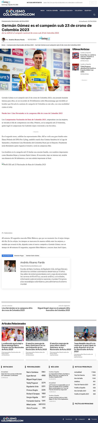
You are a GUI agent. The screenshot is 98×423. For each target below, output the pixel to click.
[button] (94, 14)
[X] (24, 296)
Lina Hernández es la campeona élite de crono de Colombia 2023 (17, 309)
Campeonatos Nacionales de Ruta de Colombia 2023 (25, 119)
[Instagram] (76, 419)
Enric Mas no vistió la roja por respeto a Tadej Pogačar (88, 56)
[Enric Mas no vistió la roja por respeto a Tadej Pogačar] (75, 55)
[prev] (91, 2)
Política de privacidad (84, 404)
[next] (94, 2)
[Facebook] (19, 296)
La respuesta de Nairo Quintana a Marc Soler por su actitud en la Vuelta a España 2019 (59, 375)
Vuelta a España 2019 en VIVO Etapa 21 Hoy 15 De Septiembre (58, 398)
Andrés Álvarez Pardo (17, 39)
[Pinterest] (30, 296)
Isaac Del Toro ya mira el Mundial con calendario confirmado (63, 2)
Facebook (69, 419)
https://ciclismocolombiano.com (31, 266)
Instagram (82, 419)
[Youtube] (89, 419)
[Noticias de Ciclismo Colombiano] (19, 12)
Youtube (94, 419)
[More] (41, 296)
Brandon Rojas (19, 255)
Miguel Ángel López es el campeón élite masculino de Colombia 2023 (54, 309)
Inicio (3, 45)
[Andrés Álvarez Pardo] (4, 39)
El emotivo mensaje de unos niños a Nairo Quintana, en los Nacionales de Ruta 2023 (60, 347)
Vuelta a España (85, 52)
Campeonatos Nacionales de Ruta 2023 (15, 21)
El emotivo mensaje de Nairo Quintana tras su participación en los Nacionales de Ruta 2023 (36, 347)
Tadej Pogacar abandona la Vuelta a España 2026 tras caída (88, 69)
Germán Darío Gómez (32, 255)
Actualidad (4, 371)
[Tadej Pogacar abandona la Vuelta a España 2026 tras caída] (75, 67)
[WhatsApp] (35, 296)
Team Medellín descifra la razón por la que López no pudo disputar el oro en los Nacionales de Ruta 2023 (85, 348)
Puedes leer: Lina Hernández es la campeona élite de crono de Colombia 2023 (32, 113)
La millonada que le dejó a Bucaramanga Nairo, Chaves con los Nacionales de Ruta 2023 (13, 347)
